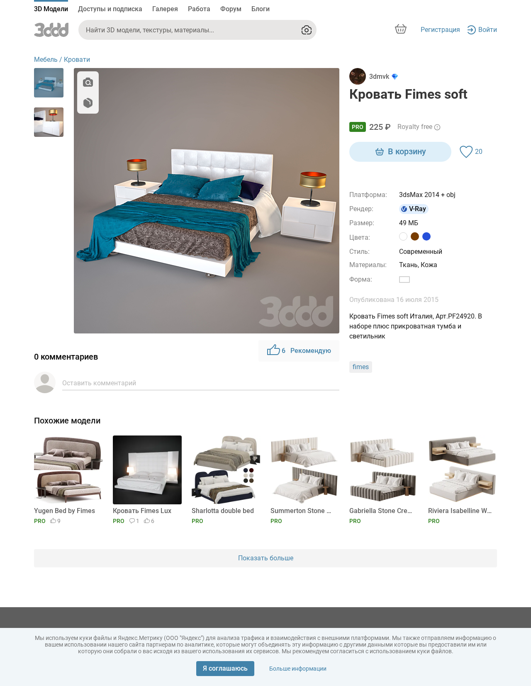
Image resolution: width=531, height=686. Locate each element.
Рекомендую (306, 351)
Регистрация (440, 30)
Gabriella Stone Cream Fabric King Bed (382, 511)
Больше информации (297, 668)
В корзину (407, 151)
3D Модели (51, 9)
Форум (230, 9)
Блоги (260, 9)
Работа (199, 9)
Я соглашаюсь (225, 668)
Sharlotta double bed (223, 511)
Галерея (165, 9)
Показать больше (265, 558)
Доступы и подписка (110, 9)
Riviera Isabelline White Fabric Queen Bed (461, 511)
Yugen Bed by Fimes (64, 511)
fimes (361, 367)
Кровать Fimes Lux (142, 511)
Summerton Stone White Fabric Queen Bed (303, 511)
